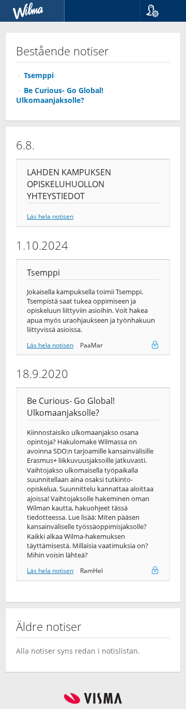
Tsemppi (39, 75)
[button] (159, 11)
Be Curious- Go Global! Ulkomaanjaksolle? (59, 95)
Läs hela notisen (50, 216)
